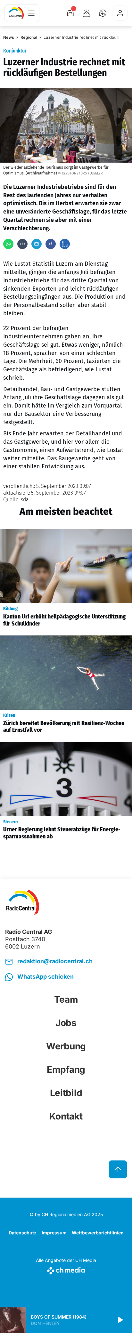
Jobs (66, 1022)
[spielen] (119, 1320)
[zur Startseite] (16, 13)
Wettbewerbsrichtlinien (98, 1232)
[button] (102, 13)
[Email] (36, 244)
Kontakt (65, 1116)
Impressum (54, 1232)
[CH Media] (66, 1269)
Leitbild (66, 1092)
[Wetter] (86, 13)
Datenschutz (23, 1232)
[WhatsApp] (8, 244)
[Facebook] (50, 244)
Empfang (66, 1069)
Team (66, 999)
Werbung (66, 1046)
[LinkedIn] (65, 244)
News (8, 37)
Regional (29, 37)
